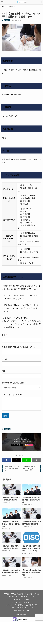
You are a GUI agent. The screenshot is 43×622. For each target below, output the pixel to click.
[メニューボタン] (2, 2)
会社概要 (28, 605)
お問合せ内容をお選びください (14, 382)
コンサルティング (14, 597)
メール (5, 359)
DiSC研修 (7, 594)
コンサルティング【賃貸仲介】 (21, 602)
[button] (6, 460)
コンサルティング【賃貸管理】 (15, 605)
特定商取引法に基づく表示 (21, 610)
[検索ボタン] (41, 2)
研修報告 (6, 20)
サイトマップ (29, 607)
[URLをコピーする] (36, 460)
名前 (4, 335)
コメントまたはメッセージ (13, 394)
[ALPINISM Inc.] (21, 2)
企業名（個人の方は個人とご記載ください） (20, 347)
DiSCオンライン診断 (17, 594)
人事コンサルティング (27, 597)
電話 (3, 371)
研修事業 (34, 605)
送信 (5, 415)
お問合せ (36, 594)
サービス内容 (28, 594)
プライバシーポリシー (16, 607)
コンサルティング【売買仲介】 (21, 599)
